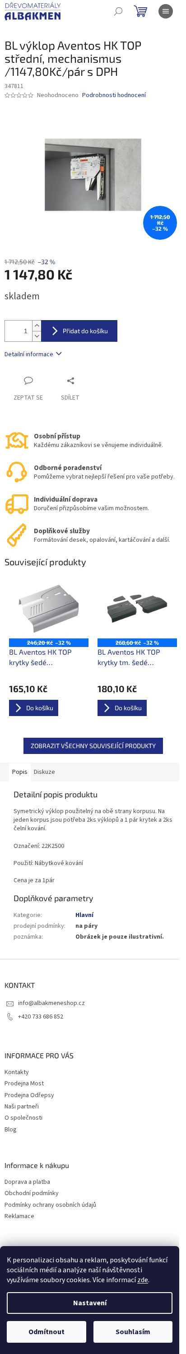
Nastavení (90, 1303)
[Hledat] (118, 11)
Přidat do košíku (85, 331)
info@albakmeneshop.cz (51, 1003)
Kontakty (17, 1072)
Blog (11, 1129)
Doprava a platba (27, 1182)
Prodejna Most (24, 1083)
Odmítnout (46, 1332)
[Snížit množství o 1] (36, 336)
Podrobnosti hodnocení (114, 95)
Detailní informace (29, 354)
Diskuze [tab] (44, 772)
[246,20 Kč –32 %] (48, 608)
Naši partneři (22, 1106)
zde (142, 1280)
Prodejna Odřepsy (29, 1095)
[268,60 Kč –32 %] (137, 608)
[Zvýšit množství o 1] (36, 326)
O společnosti (23, 1117)
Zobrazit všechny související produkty (93, 745)
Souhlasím (133, 1332)
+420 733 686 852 (40, 1016)
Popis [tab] (20, 772)
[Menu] (166, 11)
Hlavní (84, 915)
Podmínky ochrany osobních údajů (50, 1205)
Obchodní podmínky (32, 1193)
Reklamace (19, 1216)
